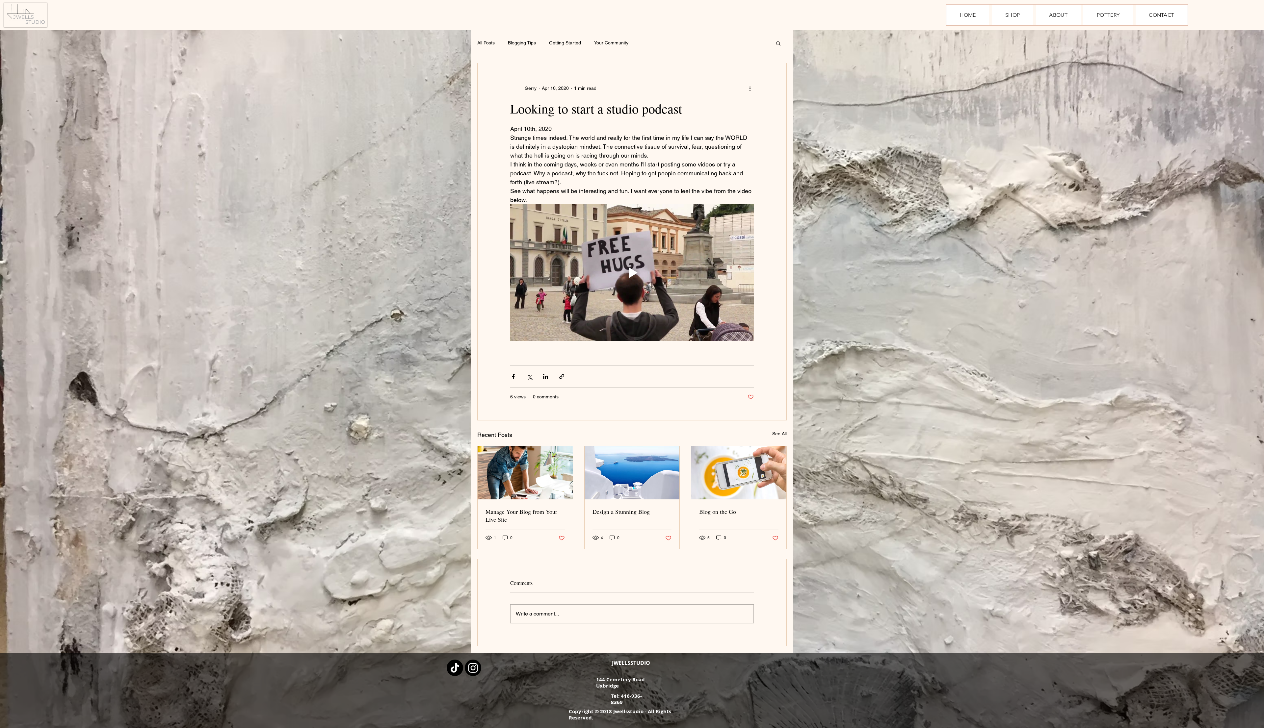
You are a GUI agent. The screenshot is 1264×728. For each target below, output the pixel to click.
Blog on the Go (717, 511)
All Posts (486, 42)
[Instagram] (473, 668)
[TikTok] (455, 668)
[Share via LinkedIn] (545, 376)
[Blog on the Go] (738, 472)
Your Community (611, 42)
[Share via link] (562, 376)
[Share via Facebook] (513, 376)
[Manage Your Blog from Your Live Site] (525, 472)
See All (779, 433)
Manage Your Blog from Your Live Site (521, 515)
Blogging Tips (522, 42)
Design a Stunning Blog (621, 511)
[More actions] (750, 88)
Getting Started (565, 42)
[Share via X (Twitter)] (529, 376)
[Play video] (632, 272)
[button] (778, 43)
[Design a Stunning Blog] (632, 472)
